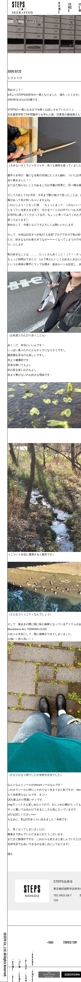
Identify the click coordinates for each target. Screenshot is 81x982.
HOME (11, 21)
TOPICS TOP (70, 942)
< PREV (50, 942)
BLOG (21, 21)
